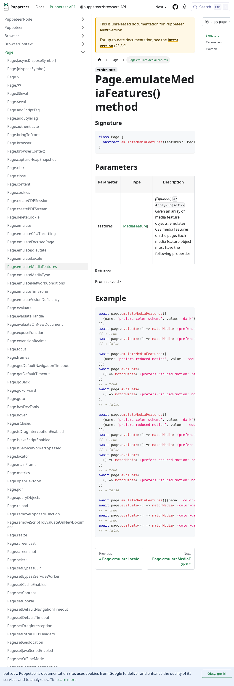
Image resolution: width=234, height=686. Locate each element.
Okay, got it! (216, 673)
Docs (40, 6)
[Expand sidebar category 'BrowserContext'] (83, 44)
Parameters (214, 42)
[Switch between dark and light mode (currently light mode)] (184, 7)
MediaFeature (135, 226)
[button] (45, 27)
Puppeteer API (62, 6)
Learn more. (66, 679)
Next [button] (159, 6)
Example (212, 49)
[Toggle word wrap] (181, 136)
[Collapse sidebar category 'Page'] (83, 52)
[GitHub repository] (175, 7)
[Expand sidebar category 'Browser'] (83, 35)
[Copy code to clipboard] (189, 136)
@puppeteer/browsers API (103, 6)
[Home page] (99, 59)
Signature (212, 35)
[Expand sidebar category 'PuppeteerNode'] (83, 19)
